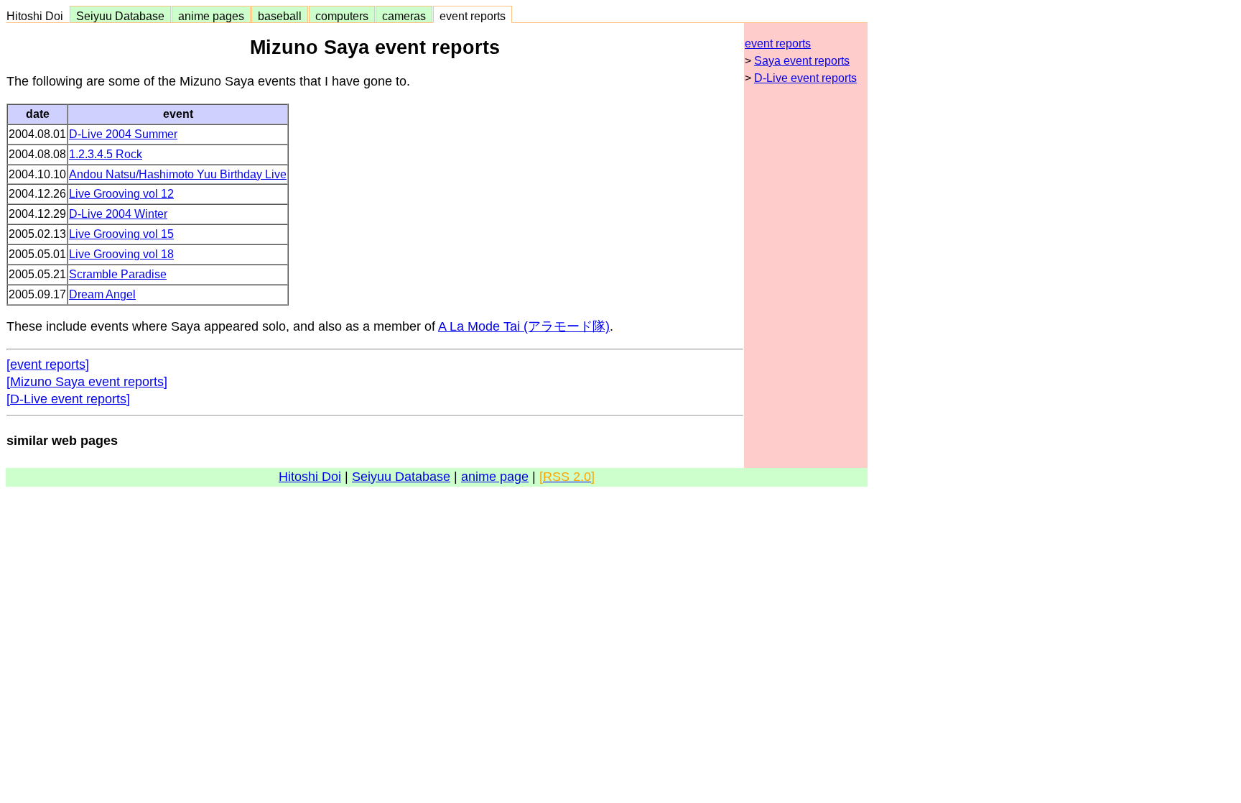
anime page (495, 476)
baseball (279, 15)
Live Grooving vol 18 (121, 254)
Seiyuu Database (120, 15)
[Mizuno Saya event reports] (86, 382)
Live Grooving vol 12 (121, 194)
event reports (472, 15)
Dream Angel (102, 294)
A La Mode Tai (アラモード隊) (524, 326)
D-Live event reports (805, 78)
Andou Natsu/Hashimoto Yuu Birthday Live (178, 174)
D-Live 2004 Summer (123, 134)
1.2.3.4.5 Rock (105, 154)
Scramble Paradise (118, 274)
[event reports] (47, 364)
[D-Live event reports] (68, 399)
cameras (404, 15)
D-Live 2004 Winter (118, 214)
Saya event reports (802, 61)
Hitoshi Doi (37, 15)
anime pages (211, 15)
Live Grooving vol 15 (121, 234)
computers (342, 15)
